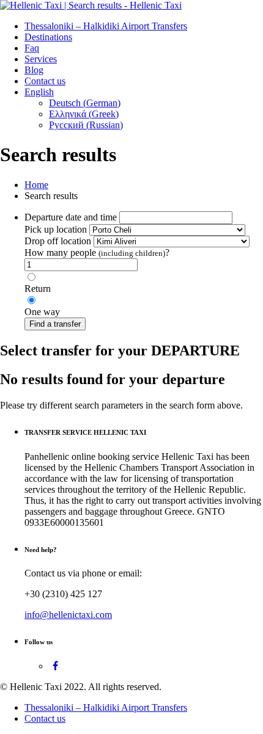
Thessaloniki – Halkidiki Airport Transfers (105, 26)
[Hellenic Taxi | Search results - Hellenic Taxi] (91, 5)
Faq (31, 48)
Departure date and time (70, 217)
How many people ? (96, 252)
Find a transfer (55, 324)
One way (42, 312)
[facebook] (55, 666)
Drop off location (57, 241)
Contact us (44, 81)
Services (40, 59)
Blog (33, 70)
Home (36, 185)
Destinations (48, 37)
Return (37, 288)
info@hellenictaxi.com (68, 614)
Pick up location (55, 229)
